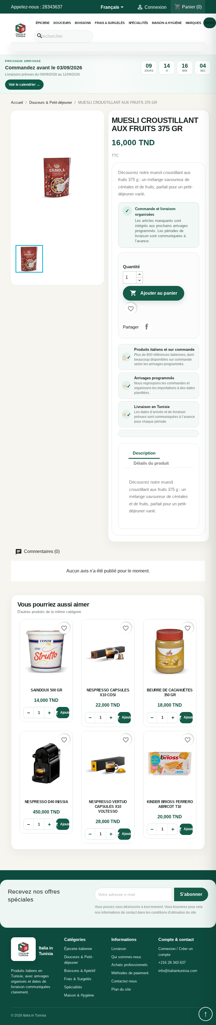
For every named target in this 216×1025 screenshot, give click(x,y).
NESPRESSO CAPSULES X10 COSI (108, 692)
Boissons (83, 23)
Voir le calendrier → (24, 85)
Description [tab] (144, 453)
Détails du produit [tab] (151, 463)
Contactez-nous (124, 981)
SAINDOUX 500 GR (46, 690)
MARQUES (193, 23)
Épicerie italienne (78, 949)
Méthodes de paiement (129, 973)
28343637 (52, 7)
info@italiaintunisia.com (177, 971)
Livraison (118, 949)
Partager (146, 326)
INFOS (209, 23)
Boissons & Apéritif (79, 971)
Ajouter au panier (153, 293)
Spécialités (138, 23)
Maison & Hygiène (166, 23)
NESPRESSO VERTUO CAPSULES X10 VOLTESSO (108, 807)
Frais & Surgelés (109, 23)
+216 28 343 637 (172, 962)
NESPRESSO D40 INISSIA (46, 802)
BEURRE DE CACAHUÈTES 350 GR (170, 692)
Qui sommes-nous (126, 957)
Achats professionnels (129, 965)
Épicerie (43, 23)
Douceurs (62, 23)
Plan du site (121, 989)
